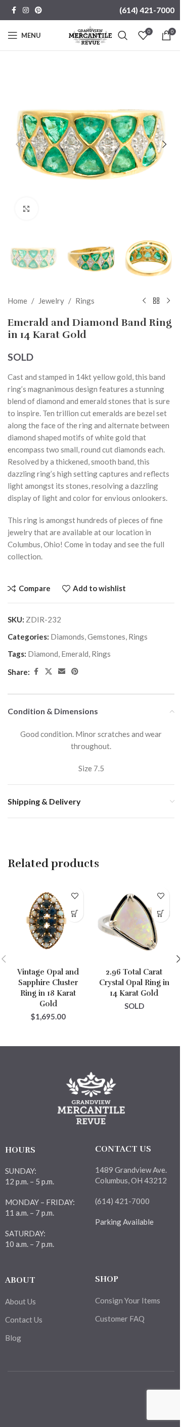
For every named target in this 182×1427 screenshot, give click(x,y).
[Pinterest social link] (38, 10)
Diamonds (67, 636)
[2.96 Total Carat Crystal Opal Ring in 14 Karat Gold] (134, 922)
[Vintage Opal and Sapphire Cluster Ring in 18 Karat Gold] (48, 922)
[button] (18, 144)
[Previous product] (144, 301)
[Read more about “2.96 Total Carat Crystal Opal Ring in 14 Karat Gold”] (160, 913)
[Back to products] (156, 301)
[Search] (123, 35)
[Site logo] (90, 34)
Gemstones (106, 636)
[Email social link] (61, 671)
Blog (13, 1337)
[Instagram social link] (26, 10)
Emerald (74, 653)
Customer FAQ (120, 1318)
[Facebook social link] (14, 10)
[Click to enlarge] (26, 208)
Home (17, 300)
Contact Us (23, 1319)
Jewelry (51, 300)
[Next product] (168, 301)
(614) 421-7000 (146, 10)
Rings (85, 300)
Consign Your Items (127, 1300)
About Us (20, 1301)
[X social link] (48, 671)
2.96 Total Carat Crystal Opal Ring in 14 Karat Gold (134, 982)
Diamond (43, 653)
